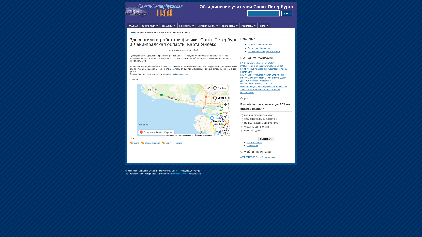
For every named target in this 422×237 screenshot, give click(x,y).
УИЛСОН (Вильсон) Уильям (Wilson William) (260, 89)
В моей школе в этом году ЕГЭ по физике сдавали (263, 77)
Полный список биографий (260, 44)
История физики (205, 26)
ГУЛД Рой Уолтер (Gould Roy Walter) (257, 62)
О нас (261, 26)
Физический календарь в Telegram (264, 51)
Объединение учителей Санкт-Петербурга (246, 6)
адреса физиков (152, 142)
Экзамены (166, 26)
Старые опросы (254, 142)
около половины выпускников (260, 119)
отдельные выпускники (256, 127)
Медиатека (246, 26)
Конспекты (184, 26)
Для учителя (147, 26)
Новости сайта (247, 92)
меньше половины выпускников (261, 123)
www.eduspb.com (180, 173)
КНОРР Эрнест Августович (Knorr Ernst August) (262, 74)
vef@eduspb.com (179, 73)
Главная (133, 26)
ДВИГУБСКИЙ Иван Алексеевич (255, 80)
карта (136, 142)
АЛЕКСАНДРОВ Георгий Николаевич (257, 157)
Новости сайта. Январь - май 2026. (256, 83)
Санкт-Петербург (174, 142)
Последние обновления (259, 48)
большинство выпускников (258, 115)
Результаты (252, 145)
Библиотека (227, 26)
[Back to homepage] (154, 15)
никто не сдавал (252, 130)
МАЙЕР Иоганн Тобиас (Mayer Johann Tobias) (261, 65)
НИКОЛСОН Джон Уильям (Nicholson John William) (263, 86)
